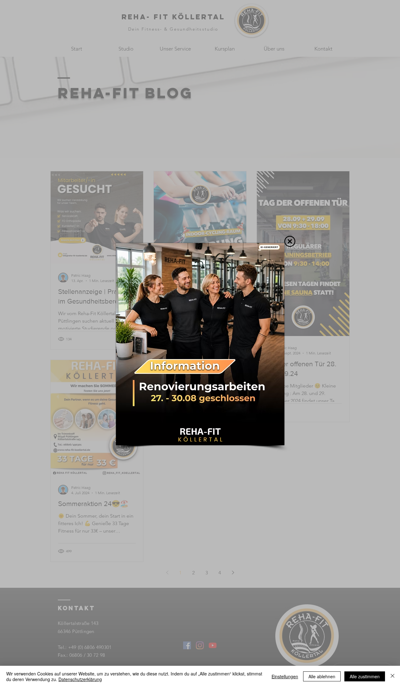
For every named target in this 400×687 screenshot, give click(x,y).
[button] (289, 241)
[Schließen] (392, 676)
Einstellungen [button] (285, 676)
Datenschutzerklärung (80, 679)
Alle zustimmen (365, 676)
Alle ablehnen (321, 676)
